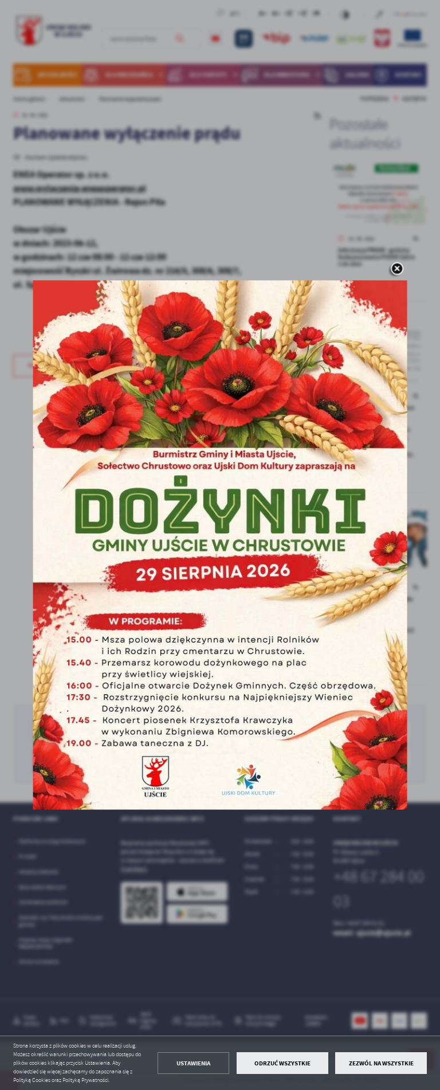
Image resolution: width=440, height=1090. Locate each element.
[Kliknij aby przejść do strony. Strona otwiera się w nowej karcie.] (220, 545)
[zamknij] (396, 269)
